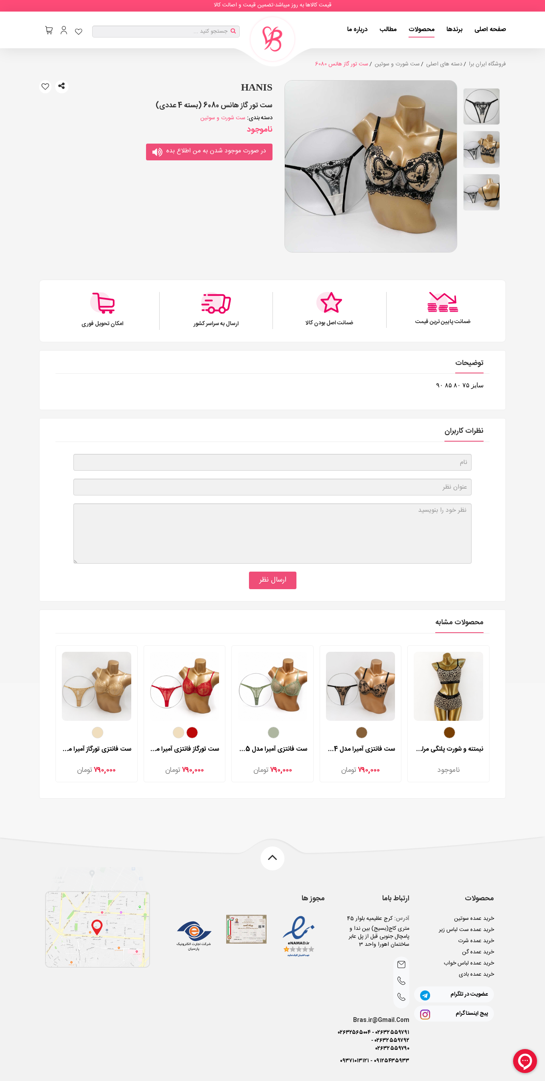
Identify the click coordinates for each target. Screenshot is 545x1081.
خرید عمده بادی (476, 974)
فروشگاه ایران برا (487, 64)
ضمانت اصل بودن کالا (329, 323)
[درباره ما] (97, 929)
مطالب (388, 29)
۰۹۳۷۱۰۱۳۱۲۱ (354, 1061)
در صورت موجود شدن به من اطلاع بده (216, 151)
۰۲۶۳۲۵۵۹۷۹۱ (392, 1033)
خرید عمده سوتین (474, 918)
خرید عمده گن (478, 952)
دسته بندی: (259, 118)
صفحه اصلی (490, 29)
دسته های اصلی (444, 64)
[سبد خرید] (49, 30)
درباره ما (357, 29)
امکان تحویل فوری (102, 324)
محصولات (421, 29)
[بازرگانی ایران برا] (272, 39)
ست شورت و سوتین (397, 64)
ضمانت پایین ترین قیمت (443, 322)
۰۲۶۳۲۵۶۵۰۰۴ (354, 1033)
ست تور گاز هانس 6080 (341, 64)
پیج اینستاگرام (472, 1013)
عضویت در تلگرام (469, 994)
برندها (454, 29)
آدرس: (401, 919)
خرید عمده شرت (476, 941)
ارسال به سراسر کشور (216, 324)
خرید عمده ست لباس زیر (466, 930)
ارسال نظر (272, 580)
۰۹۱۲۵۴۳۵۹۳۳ (391, 1061)
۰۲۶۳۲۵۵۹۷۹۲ (392, 1040)
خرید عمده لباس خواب (469, 963)
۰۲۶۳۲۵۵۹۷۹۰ (392, 1048)
